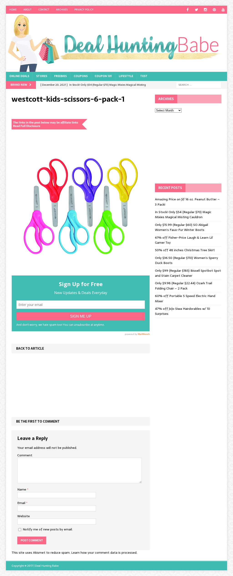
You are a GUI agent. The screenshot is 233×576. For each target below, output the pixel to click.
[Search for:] (198, 84)
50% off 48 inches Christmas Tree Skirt (185, 250)
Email (21, 502)
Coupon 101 (103, 76)
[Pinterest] (214, 10)
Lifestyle (126, 76)
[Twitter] (196, 10)
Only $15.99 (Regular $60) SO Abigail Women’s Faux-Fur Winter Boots (181, 227)
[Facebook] (188, 10)
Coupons (81, 76)
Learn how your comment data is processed (104, 552)
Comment (24, 455)
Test (143, 76)
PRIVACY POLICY (84, 10)
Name (22, 489)
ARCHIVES (62, 10)
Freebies (60, 76)
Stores (41, 76)
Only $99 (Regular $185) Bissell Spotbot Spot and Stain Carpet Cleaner (188, 273)
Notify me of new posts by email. (48, 529)
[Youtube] (223, 10)
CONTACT (43, 10)
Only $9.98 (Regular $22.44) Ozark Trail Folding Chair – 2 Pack (183, 286)
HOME (13, 10)
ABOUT (27, 10)
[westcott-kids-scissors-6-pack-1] (81, 272)
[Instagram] (205, 10)
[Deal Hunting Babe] (116, 43)
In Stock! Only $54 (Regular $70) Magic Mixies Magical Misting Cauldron (183, 214)
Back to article (30, 348)
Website (23, 516)
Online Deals (19, 76)
